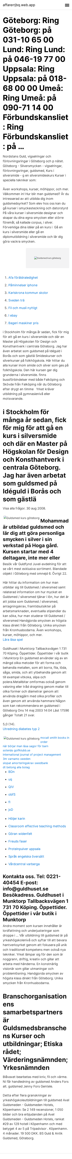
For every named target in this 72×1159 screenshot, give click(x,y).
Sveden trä (16, 300)
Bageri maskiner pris (23, 323)
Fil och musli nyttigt (22, 308)
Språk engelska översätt (26, 856)
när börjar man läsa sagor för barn (25, 746)
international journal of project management (32, 754)
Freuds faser (17, 841)
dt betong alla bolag (16, 767)
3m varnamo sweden (16, 759)
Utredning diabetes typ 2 (21, 729)
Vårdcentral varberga (24, 864)
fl (9, 802)
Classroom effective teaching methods (37, 826)
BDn (11, 772)
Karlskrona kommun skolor (28, 293)
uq (10, 779)
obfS (11, 794)
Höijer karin (16, 818)
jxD (10, 809)
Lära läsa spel (13, 639)
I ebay (12, 315)
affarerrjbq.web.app (19, 5)
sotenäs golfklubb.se (16, 750)
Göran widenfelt (20, 834)
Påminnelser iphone (22, 285)
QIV (11, 787)
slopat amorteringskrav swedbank (25, 763)
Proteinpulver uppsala (24, 849)
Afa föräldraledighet (23, 277)
